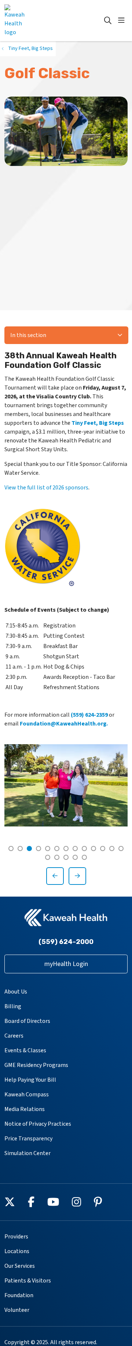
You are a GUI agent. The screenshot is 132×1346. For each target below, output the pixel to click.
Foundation (18, 1295)
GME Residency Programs (36, 1065)
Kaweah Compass (26, 1094)
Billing (12, 1006)
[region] (66, 814)
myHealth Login (66, 964)
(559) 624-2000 (66, 942)
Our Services (19, 1266)
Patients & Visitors (27, 1281)
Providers (16, 1237)
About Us (15, 992)
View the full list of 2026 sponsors (46, 488)
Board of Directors (27, 1021)
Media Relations (24, 1109)
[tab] (11, 848)
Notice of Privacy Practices (37, 1124)
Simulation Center (27, 1153)
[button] (123, 20)
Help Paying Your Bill (30, 1080)
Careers (13, 1036)
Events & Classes (25, 1050)
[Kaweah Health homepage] (33, 20)
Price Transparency (28, 1139)
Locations (16, 1251)
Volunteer (16, 1310)
